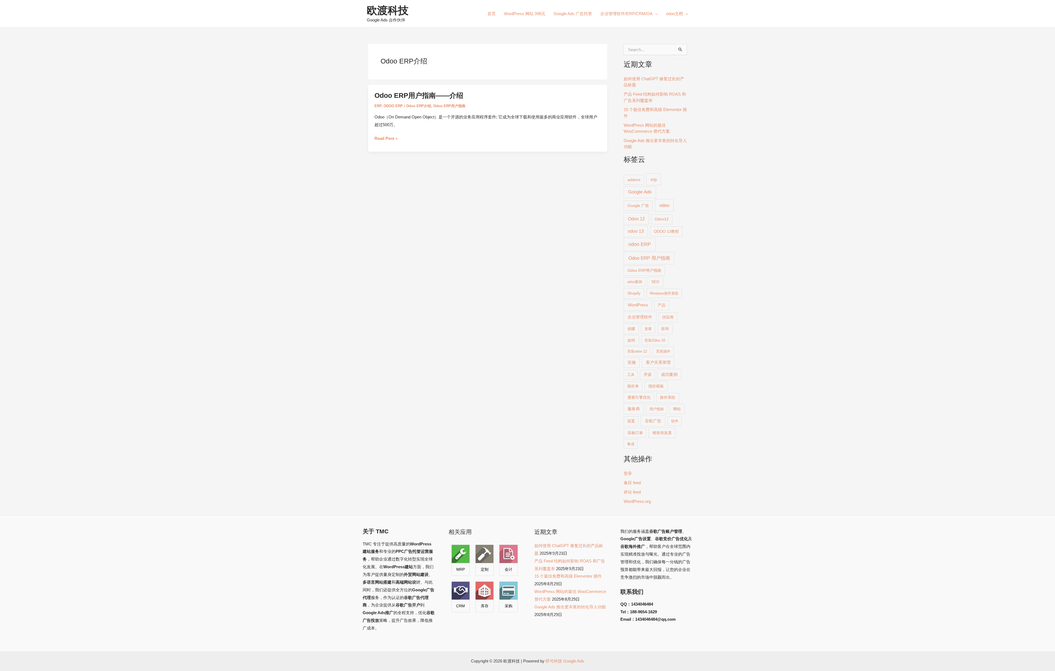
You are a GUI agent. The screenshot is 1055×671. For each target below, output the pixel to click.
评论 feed (632, 492)
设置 (631, 421)
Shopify (634, 293)
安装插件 (663, 351)
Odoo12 (662, 219)
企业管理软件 (640, 317)
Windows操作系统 (664, 293)
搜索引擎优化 (639, 397)
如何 (631, 340)
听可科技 (554, 661)
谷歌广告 (653, 420)
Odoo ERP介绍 (418, 106)
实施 (632, 362)
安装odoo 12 (637, 351)
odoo (664, 205)
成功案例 (669, 374)
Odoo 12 (636, 218)
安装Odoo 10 (655, 340)
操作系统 (667, 397)
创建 (631, 328)
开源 (647, 375)
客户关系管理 (658, 362)
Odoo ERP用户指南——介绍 (418, 95)
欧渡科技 (388, 10)
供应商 (668, 317)
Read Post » (386, 138)
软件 (674, 421)
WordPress (638, 305)
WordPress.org (637, 501)
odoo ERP (639, 244)
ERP (377, 106)
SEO (655, 281)
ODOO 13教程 (666, 231)
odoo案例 (634, 282)
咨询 (665, 328)
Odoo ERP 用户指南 (649, 258)
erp (654, 179)
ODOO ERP (393, 106)
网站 (677, 409)
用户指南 (656, 409)
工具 (630, 375)
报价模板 (656, 386)
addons (634, 180)
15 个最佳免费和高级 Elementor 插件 (568, 576)
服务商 (634, 409)
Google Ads (640, 192)
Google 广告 (638, 205)
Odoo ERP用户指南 (449, 106)
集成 (630, 444)
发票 (648, 329)
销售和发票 (662, 433)
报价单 (633, 386)
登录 (628, 473)
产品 (661, 305)
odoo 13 (636, 231)
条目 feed (632, 482)
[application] (655, 14)
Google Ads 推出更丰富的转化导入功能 (570, 607)
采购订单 (635, 433)
